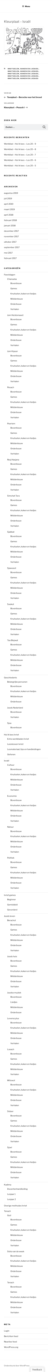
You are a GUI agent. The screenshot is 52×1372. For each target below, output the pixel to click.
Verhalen (14, 309)
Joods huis (12, 956)
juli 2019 (8, 198)
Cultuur (10, 765)
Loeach (10, 1049)
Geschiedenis (10, 677)
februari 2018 (10, 220)
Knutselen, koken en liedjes (23, 69)
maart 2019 (9, 209)
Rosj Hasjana (13, 460)
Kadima (7, 1185)
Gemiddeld (12, 905)
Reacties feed (10, 1342)
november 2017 (11, 236)
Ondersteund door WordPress (16, 1365)
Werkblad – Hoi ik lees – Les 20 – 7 (20, 155)
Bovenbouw (16, 283)
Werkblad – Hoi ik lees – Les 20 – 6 (20, 160)
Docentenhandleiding (17, 1189)
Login (6, 1331)
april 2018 (8, 215)
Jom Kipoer (12, 351)
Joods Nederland (15, 708)
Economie (12, 796)
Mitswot (11, 1080)
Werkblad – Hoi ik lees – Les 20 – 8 (20, 149)
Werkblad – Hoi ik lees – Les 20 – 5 (20, 165)
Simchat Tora (13, 496)
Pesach (10, 387)
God (9, 1215)
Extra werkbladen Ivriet (18, 739)
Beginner (11, 899)
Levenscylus (13, 1018)
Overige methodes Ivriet (15, 1206)
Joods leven (9, 916)
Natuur (10, 827)
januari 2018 (10, 225)
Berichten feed (11, 1336)
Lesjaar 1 (11, 1194)
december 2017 (11, 231)
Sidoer (10, 1111)
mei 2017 (8, 253)
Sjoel (9, 1147)
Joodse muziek (14, 993)
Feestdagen (9, 275)
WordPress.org (11, 1347)
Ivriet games (10, 895)
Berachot (11, 920)
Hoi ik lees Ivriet (11, 735)
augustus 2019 (11, 193)
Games (13, 288)
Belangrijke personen (17, 682)
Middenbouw (16, 299)
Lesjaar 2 (11, 1199)
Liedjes (13, 1002)
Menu (27, 6)
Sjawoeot (11, 568)
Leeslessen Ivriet (15, 744)
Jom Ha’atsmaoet (15, 315)
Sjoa (9, 723)
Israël (6, 761)
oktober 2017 (10, 242)
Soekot (10, 604)
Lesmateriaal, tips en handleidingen (24, 749)
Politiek (10, 858)
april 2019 (8, 204)
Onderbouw (15, 304)
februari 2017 (10, 258)
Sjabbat (10, 532)
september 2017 (12, 247)
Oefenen (11, 754)
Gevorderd (12, 910)
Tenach (7, 1211)
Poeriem (11, 423)
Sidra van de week (15, 1251)
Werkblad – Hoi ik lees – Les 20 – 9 (20, 144)
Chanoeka (12, 279)
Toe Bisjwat (12, 640)
